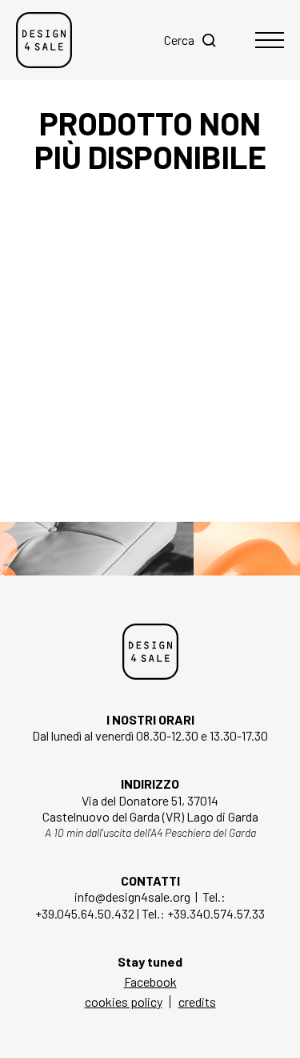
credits (197, 1001)
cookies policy (123, 1001)
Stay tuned (150, 961)
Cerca (179, 39)
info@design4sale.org (132, 896)
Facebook (150, 981)
